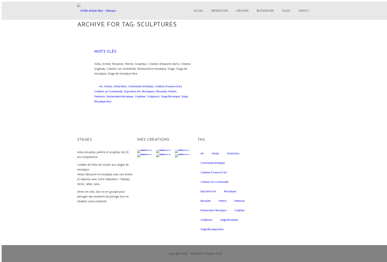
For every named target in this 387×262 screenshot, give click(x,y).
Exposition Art (132, 91)
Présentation (219, 10)
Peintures (99, 96)
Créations (242, 10)
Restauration (265, 10)
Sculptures (153, 96)
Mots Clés (105, 52)
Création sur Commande (108, 91)
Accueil (198, 10)
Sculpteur (140, 96)
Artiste (108, 86)
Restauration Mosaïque (120, 96)
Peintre (172, 91)
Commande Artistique (140, 86)
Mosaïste (161, 91)
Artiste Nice (119, 86)
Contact (303, 10)
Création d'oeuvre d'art (168, 86)
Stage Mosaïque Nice (212, 229)
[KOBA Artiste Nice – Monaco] (96, 11)
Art (101, 86)
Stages (286, 10)
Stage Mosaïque (170, 96)
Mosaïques (148, 91)
